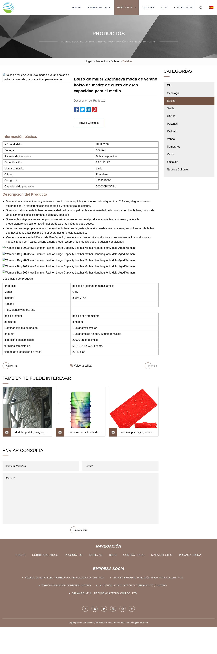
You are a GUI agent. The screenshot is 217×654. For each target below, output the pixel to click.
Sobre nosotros (98, 7)
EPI (169, 85)
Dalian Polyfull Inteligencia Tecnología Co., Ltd (104, 593)
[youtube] (113, 609)
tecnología (173, 93)
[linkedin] (94, 609)
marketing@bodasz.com (137, 623)
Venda (171, 139)
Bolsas (115, 61)
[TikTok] (132, 609)
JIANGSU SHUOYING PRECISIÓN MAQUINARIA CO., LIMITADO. (148, 577)
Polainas (172, 123)
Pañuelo (172, 131)
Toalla (170, 108)
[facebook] (85, 609)
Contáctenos (183, 7)
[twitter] (104, 609)
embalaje (172, 161)
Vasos (170, 154)
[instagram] (122, 609)
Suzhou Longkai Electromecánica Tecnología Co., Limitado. (65, 577)
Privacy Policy (190, 554)
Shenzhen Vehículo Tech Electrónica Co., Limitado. (133, 585)
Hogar (76, 7)
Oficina (171, 116)
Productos (124, 7)
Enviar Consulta (89, 122)
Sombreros (173, 146)
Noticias (148, 7)
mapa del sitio (161, 554)
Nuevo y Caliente (177, 169)
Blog (164, 7)
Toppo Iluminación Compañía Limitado (66, 585)
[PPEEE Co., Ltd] (8, 7)
